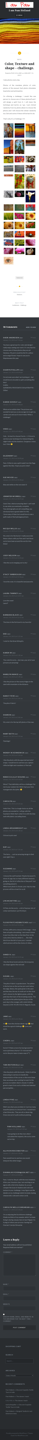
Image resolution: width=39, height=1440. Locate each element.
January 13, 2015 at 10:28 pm (13, 480)
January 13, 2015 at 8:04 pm (13, 372)
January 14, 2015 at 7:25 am (13, 849)
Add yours (31, 327)
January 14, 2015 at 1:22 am (13, 636)
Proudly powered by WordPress (16, 1433)
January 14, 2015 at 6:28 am (13, 831)
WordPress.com (22, 1435)
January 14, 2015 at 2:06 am (13, 717)
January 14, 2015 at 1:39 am (13, 677)
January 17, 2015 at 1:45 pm (13, 1210)
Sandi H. (7, 954)
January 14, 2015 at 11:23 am (13, 925)
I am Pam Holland (19, 10)
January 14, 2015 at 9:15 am (13, 871)
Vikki (5, 429)
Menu (20, 15)
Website (6, 1304)
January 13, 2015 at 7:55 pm (13, 340)
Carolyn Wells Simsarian (16, 1207)
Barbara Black (11, 615)
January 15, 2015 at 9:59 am (17, 1129)
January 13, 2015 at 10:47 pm (13, 499)
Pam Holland (16, 73)
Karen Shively (10, 402)
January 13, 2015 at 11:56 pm (13, 577)
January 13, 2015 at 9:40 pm (13, 431)
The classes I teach (22, 1396)
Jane (5, 1016)
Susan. (6, 976)
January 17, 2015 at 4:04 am (13, 1175)
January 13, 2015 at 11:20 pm (13, 531)
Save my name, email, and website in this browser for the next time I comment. (18, 1319)
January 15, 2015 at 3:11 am (13, 1067)
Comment (7, 1252)
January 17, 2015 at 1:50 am (13, 1153)
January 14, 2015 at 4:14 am (13, 779)
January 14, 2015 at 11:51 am (13, 957)
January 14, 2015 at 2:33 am (13, 736)
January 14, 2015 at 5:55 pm (13, 979)
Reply (34, 337)
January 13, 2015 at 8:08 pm (13, 404)
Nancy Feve (9, 696)
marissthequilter (11, 1405)
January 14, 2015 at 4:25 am (13, 804)
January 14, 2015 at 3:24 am (13, 755)
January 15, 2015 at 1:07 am (13, 1043)
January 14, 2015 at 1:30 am (13, 655)
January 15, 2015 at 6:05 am (13, 1102)
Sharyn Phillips (11, 370)
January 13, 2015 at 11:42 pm (13, 558)
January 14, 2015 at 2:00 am (13, 698)
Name (6, 1284)
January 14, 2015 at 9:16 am (13, 903)
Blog (19, 59)
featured (19, 278)
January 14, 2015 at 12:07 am (13, 596)
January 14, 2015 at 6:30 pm (13, 1019)
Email (6, 1294)
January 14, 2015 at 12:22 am (13, 617)
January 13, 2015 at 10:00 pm (13, 458)
